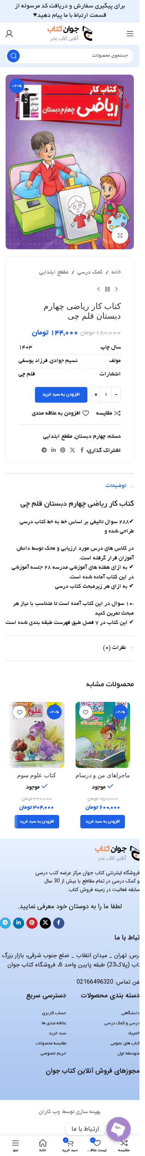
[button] (102, 821)
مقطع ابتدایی (53, 272)
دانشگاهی (131, 1013)
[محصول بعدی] (98, 289)
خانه (116, 272)
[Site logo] (70, 34)
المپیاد (134, 1033)
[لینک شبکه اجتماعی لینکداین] (53, 450)
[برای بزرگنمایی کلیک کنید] (120, 235)
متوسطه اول (128, 1053)
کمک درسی (90, 272)
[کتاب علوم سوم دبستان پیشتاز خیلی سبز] (36, 735)
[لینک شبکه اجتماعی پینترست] (63, 450)
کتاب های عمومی (125, 1043)
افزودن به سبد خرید (61, 394)
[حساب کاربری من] (9, 33)
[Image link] (117, 854)
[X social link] (72, 450)
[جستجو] (13, 56)
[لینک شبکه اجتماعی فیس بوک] (81, 450)
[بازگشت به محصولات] (107, 289)
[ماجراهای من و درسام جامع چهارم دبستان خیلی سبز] (102, 735)
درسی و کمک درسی (122, 1023)
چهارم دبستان (90, 437)
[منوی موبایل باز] (130, 33)
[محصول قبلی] (116, 289)
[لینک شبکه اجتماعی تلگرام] (44, 450)
